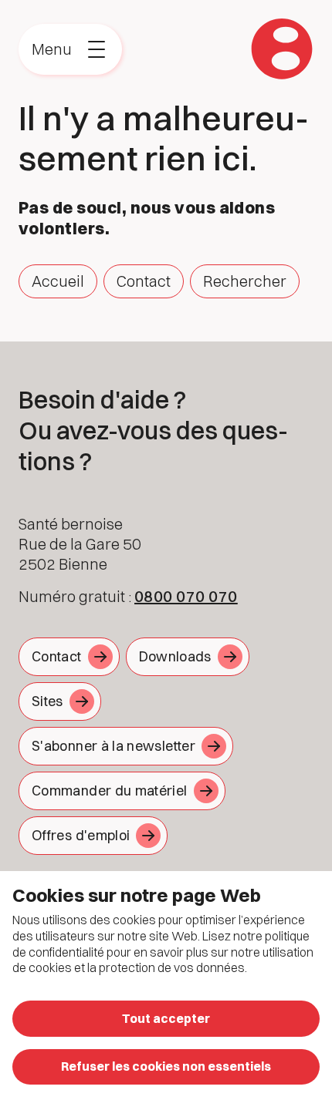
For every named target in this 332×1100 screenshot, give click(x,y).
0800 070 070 (186, 596)
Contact (144, 281)
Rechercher (244, 281)
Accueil (58, 281)
